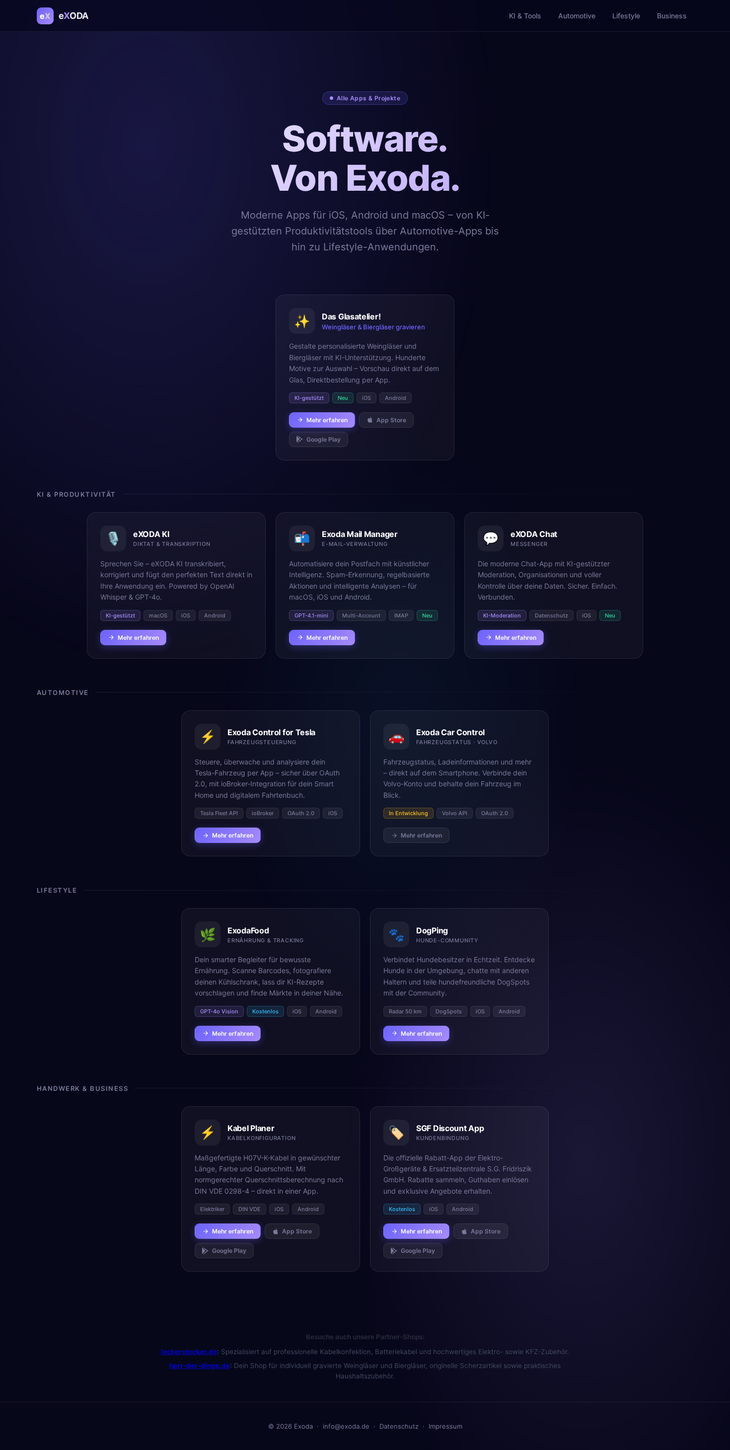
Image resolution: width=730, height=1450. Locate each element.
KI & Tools (525, 15)
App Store (391, 420)
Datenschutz (399, 1426)
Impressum (445, 1426)
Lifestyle (626, 15)
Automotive (576, 15)
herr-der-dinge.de (199, 1366)
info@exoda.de (346, 1426)
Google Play (323, 439)
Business (672, 15)
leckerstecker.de (189, 1352)
